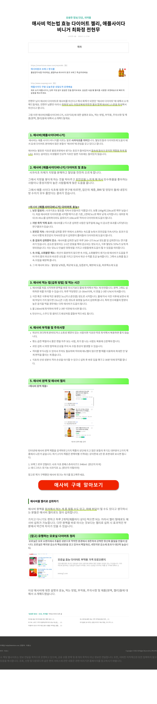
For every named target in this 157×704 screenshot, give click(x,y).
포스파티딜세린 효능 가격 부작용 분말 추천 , (93, 619)
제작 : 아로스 (4, 651)
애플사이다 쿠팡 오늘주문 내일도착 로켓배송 (51, 87)
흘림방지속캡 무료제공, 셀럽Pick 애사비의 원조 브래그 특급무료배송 (59, 72)
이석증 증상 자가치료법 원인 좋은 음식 (40, 619)
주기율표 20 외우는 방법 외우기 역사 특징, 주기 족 (95, 622)
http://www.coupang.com (41, 83)
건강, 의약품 (43, 614)
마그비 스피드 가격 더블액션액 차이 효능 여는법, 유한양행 (43, 622)
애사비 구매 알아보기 (78, 485)
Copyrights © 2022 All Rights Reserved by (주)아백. (141, 651)
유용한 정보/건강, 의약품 (78, 17)
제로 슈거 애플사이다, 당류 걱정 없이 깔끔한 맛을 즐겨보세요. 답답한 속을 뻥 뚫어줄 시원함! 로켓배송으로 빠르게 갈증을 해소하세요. (77, 91)
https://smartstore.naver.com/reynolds (47, 66)
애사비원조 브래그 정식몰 (43, 69)
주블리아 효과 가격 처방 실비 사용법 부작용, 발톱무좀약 (43, 626)
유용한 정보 (33, 614)
